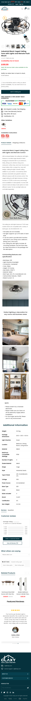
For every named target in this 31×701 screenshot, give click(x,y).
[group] (7, 587)
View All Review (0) (12, 543)
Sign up (21, 4)
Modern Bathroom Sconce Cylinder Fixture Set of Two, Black (7, 593)
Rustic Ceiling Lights (7, 565)
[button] (25, 573)
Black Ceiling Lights (19, 565)
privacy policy (5, 86)
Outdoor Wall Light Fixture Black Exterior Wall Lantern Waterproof (23, 593)
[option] (15, 28)
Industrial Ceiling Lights (16, 562)
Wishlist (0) (11, 4)
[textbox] (15, 554)
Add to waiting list (15, 92)
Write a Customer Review (12, 539)
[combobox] (15, 554)
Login (16, 4)
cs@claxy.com (8, 666)
